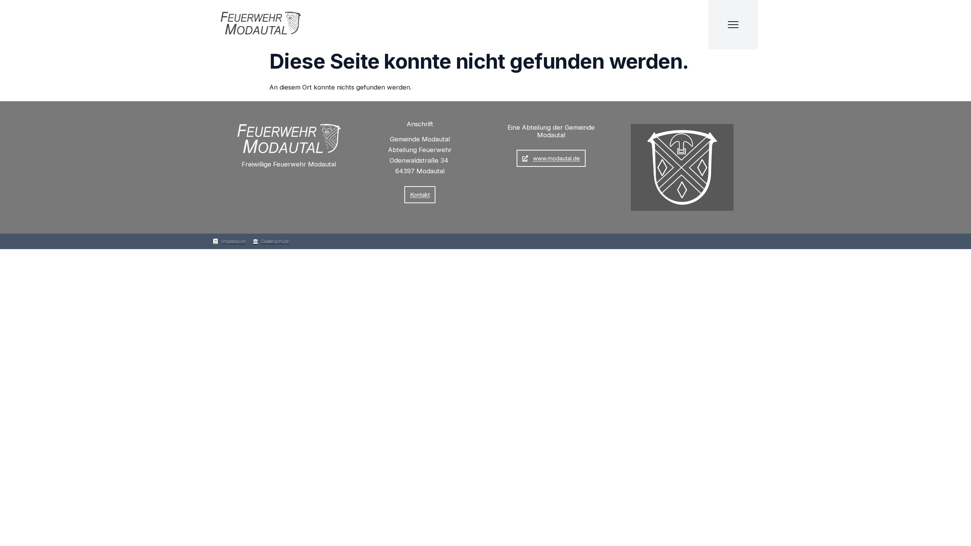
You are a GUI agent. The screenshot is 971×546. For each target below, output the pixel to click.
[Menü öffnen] (733, 24)
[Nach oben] (758, 530)
